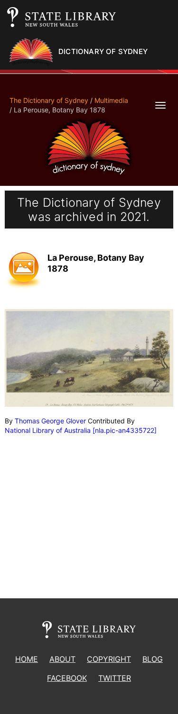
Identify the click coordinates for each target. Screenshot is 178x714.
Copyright (109, 659)
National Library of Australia (48, 430)
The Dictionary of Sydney (48, 100)
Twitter (114, 678)
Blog (152, 659)
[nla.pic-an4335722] (125, 430)
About (62, 659)
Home (26, 659)
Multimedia (111, 100)
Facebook (67, 678)
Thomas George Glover (50, 421)
